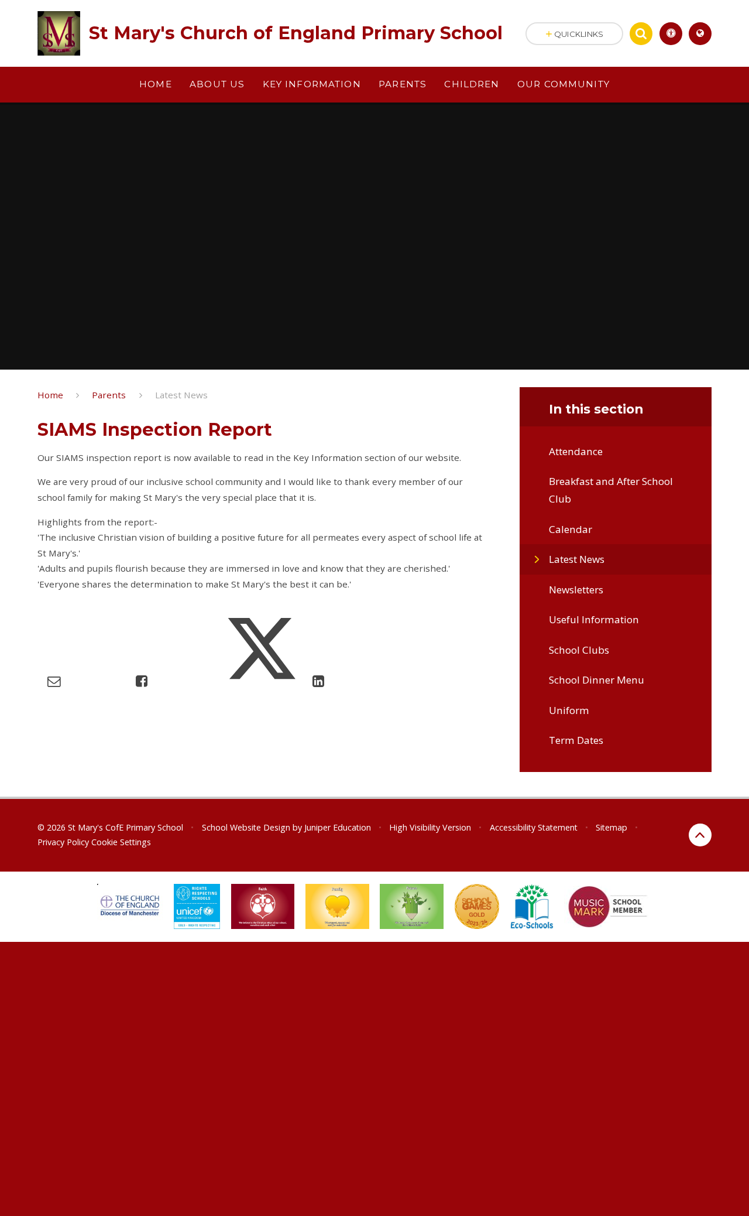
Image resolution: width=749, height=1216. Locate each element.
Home (50, 395)
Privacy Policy (63, 842)
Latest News (181, 395)
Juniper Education (337, 827)
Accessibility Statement (534, 827)
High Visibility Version (430, 827)
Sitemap (611, 827)
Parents (109, 395)
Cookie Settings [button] (121, 842)
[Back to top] (700, 835)
